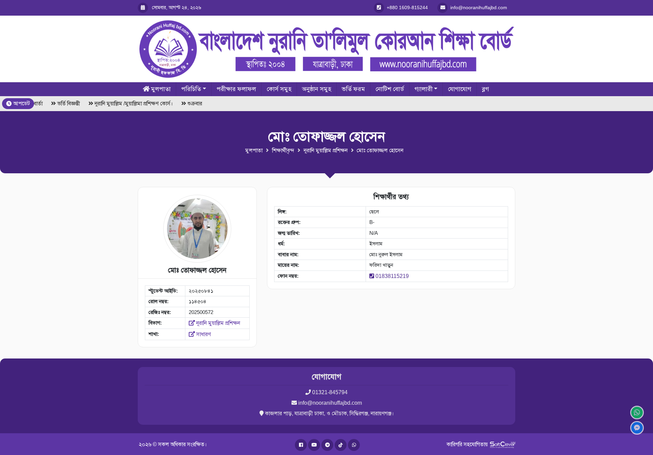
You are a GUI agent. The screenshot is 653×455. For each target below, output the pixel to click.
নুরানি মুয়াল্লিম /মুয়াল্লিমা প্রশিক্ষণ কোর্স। (132, 103)
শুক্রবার (193, 103)
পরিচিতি (191, 89)
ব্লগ (485, 89)
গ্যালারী (424, 89)
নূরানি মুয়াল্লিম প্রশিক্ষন (326, 150)
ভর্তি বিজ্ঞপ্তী (67, 103)
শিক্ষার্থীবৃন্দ (283, 150)
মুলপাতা (161, 89)
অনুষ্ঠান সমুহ (316, 89)
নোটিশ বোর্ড (389, 89)
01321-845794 (330, 392)
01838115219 (392, 276)
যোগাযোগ (459, 89)
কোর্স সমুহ (279, 89)
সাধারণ (203, 334)
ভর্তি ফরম (353, 89)
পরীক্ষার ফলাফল (236, 89)
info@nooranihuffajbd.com (330, 403)
